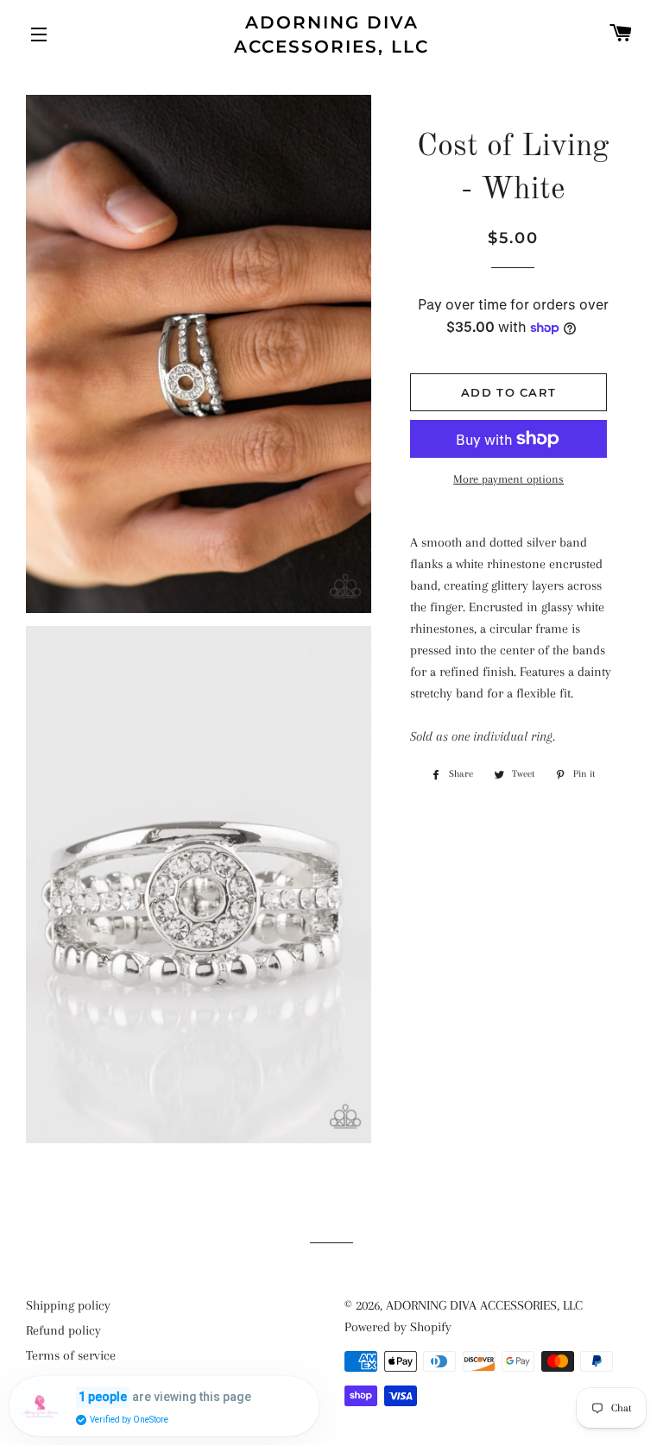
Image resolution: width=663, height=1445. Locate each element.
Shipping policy (68, 1305)
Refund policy (63, 1330)
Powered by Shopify (397, 1327)
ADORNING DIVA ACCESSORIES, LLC (331, 34)
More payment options (508, 478)
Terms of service (71, 1355)
